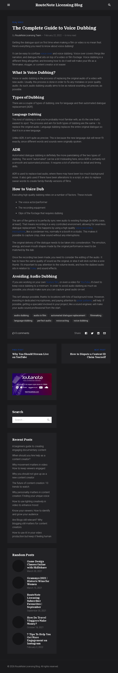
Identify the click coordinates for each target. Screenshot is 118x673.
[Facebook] (86, 333)
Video (21, 22)
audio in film (40, 315)
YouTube (85, 282)
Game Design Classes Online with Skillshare (37, 564)
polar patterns (84, 300)
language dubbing (23, 320)
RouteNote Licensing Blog (59, 4)
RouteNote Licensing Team (28, 35)
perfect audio (44, 320)
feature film (52, 282)
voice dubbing (81, 320)
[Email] (104, 333)
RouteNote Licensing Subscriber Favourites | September (34, 601)
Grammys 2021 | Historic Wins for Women (38, 581)
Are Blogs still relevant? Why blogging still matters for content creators (29, 523)
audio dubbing (21, 315)
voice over (46, 53)
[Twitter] (92, 333)
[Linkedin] (98, 333)
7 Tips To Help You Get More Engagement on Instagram (39, 639)
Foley (33, 268)
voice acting (62, 320)
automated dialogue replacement (68, 315)
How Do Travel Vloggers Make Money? (36, 620)
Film (14, 22)
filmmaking (95, 315)
